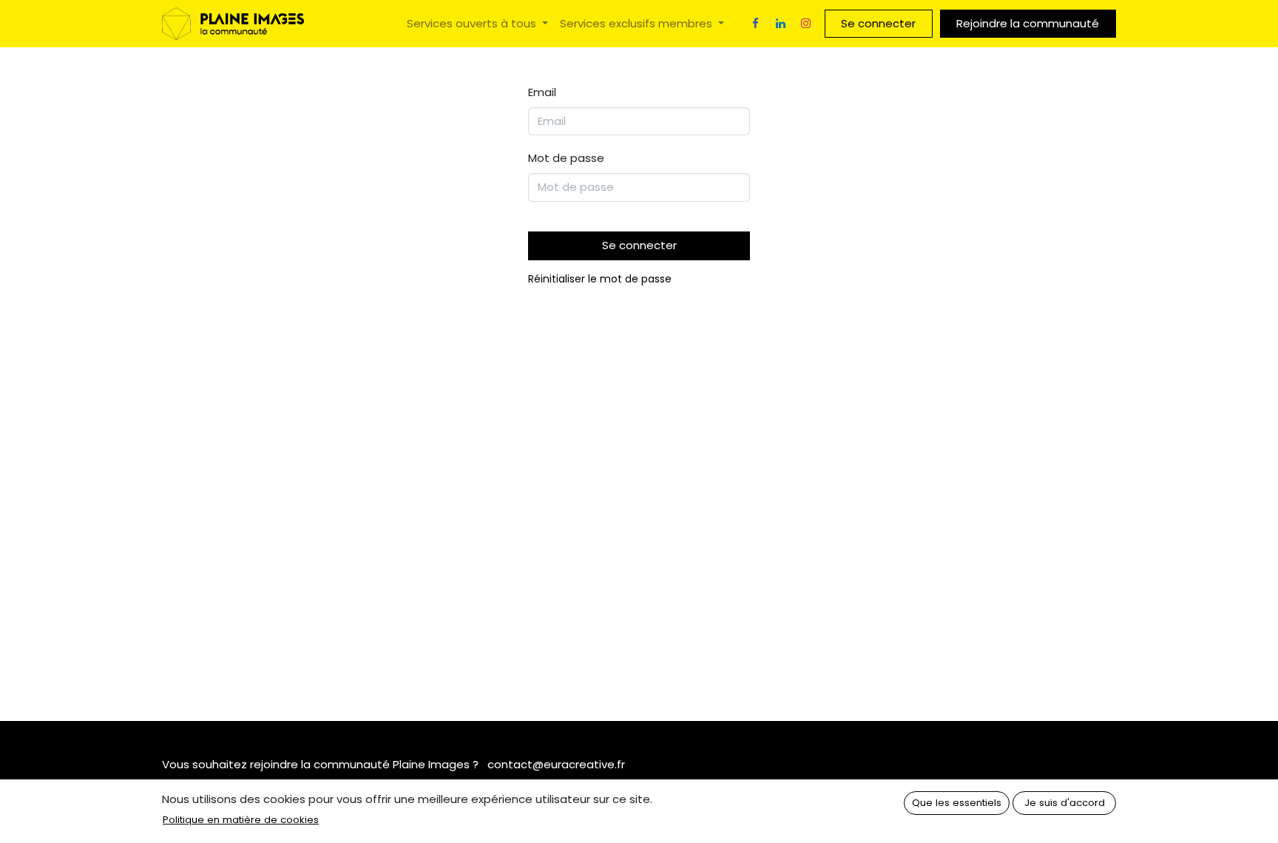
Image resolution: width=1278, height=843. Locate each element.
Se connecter (878, 23)
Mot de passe (566, 158)
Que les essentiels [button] (956, 803)
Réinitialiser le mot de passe (600, 278)
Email (542, 92)
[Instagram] (806, 24)
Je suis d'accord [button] (1064, 803)
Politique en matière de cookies (241, 820)
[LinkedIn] (781, 24)
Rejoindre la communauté (1027, 23)
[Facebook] (756, 24)
